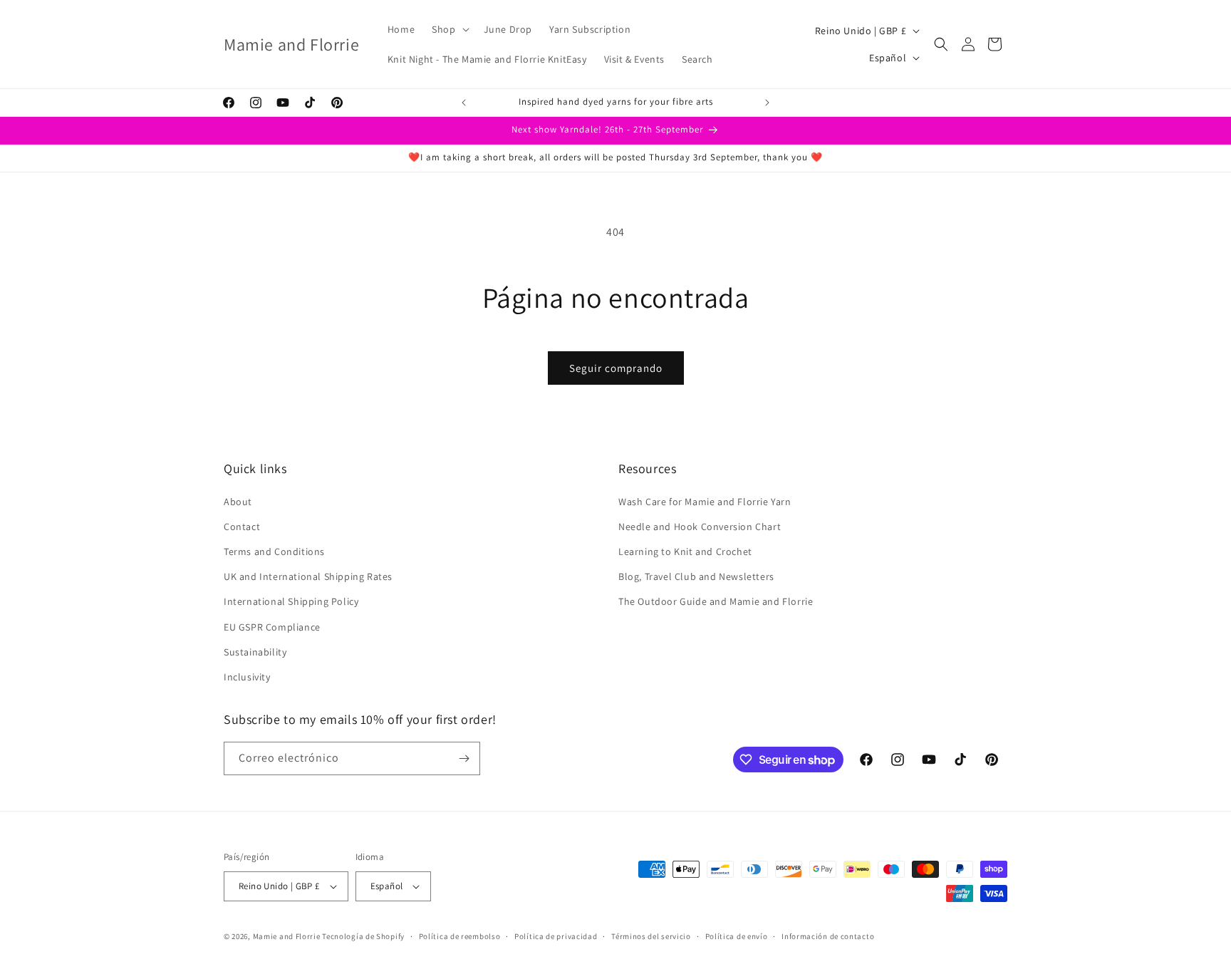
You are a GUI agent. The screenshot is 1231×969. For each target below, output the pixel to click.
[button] (448, 29)
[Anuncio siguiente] (767, 102)
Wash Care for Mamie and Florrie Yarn (704, 501)
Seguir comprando (616, 368)
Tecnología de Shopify (363, 936)
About (238, 501)
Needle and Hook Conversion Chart (699, 526)
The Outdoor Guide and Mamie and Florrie (715, 601)
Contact (242, 526)
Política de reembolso (460, 936)
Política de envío (736, 936)
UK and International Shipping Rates (308, 576)
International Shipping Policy (291, 601)
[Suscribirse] (463, 758)
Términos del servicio (651, 936)
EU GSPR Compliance (272, 627)
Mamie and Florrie (288, 936)
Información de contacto (827, 936)
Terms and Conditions (274, 551)
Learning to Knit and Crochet (685, 551)
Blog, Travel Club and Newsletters (696, 576)
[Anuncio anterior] (463, 102)
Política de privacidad (555, 936)
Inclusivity (247, 676)
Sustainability (255, 652)
